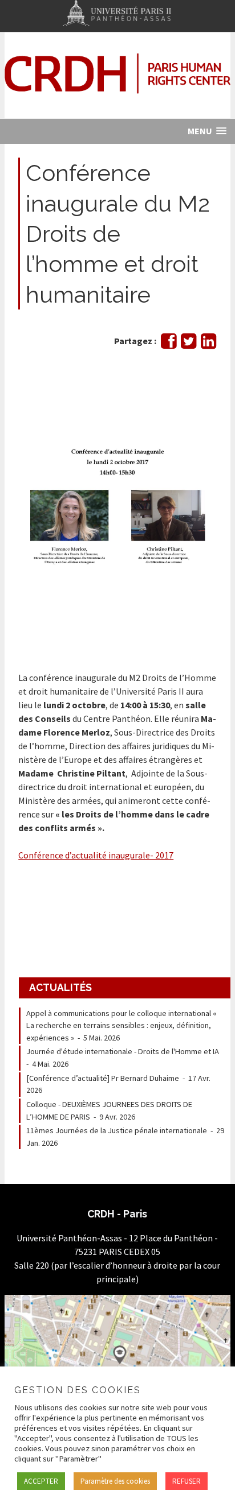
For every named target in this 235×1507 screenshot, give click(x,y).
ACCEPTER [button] (41, 1481)
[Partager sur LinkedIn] (208, 344)
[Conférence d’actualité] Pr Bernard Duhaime (102, 1078)
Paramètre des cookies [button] (115, 1481)
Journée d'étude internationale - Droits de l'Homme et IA (122, 1051)
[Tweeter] (188, 344)
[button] (207, 131)
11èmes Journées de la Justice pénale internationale (116, 1130)
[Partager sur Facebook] (168, 344)
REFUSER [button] (186, 1481)
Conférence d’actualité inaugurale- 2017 (95, 855)
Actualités (60, 987)
